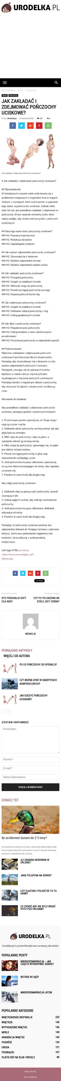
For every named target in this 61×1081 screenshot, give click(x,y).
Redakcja (12, 118)
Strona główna (8, 90)
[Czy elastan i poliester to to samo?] (10, 895)
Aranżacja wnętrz (13, 1037)
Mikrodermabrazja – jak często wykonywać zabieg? (37, 963)
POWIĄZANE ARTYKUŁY (17, 650)
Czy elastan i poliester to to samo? (38, 892)
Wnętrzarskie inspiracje (17, 1017)
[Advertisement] (30, 46)
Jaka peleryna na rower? (36, 875)
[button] (56, 82)
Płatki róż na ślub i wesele (18, 1057)
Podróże (7, 1042)
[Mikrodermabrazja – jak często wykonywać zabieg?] (10, 965)
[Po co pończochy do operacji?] (10, 668)
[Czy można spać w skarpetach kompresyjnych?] (10, 683)
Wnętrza (7, 1022)
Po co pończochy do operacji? (38, 664)
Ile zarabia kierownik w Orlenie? (34, 861)
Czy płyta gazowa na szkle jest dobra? (46, 600)
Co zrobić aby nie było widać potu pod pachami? (37, 908)
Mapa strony (30, 1071)
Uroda (5, 1047)
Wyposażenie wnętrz (14, 1027)
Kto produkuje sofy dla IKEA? (14, 600)
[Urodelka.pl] (30, 7)
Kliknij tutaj (7, 558)
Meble (5, 1032)
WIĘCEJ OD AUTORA (17, 656)
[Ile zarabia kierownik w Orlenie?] (10, 864)
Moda (5, 95)
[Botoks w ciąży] (10, 981)
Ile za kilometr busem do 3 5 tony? (24, 838)
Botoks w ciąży (29, 976)
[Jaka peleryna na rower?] (10, 879)
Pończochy (13, 95)
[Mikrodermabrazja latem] (10, 997)
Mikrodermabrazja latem (36, 992)
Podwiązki (8, 1052)
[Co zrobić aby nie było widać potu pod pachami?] (10, 910)
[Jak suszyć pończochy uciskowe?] (10, 699)
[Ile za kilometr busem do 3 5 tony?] (30, 820)
